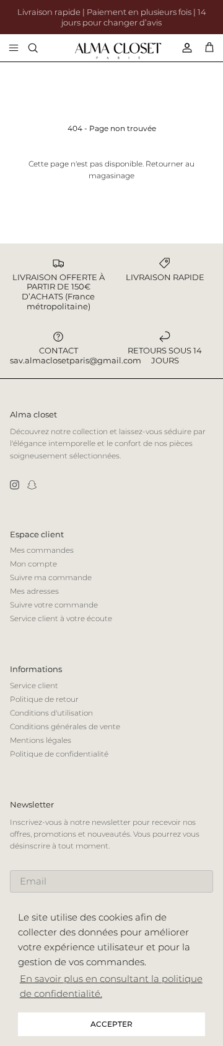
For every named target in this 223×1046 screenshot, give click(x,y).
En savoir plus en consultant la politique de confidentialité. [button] (111, 986)
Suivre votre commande (54, 604)
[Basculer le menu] (13, 47)
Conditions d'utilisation (51, 712)
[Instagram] (14, 484)
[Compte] (182, 47)
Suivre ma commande (51, 577)
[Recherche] (41, 47)
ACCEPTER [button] (111, 1024)
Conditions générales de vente (65, 726)
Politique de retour (44, 699)
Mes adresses (34, 591)
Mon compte (33, 563)
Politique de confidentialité (59, 753)
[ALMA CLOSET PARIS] (118, 51)
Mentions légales (40, 740)
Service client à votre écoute (61, 618)
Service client (34, 685)
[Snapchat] (32, 484)
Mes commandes (42, 550)
